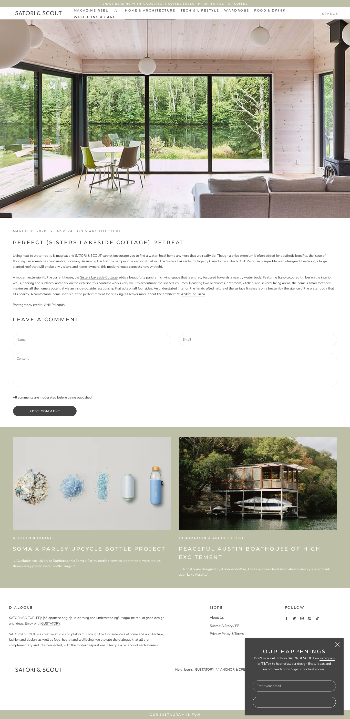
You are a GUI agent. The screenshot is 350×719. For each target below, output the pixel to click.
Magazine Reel (91, 10)
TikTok (266, 663)
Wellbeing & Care (95, 17)
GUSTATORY (50, 623)
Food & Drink (270, 10)
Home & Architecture (150, 10)
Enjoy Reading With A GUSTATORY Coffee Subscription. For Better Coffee (175, 3)
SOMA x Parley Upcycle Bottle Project (89, 549)
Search (330, 14)
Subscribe (294, 702)
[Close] (337, 644)
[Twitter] (294, 618)
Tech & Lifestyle (200, 10)
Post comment (44, 411)
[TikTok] (317, 618)
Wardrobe (236, 10)
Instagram (327, 658)
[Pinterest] (309, 618)
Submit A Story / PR (225, 626)
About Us (217, 617)
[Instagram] (302, 618)
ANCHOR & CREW (234, 669)
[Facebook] (286, 618)
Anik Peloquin (54, 305)
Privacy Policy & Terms (227, 633)
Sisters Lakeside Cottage (99, 277)
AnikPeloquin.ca (193, 294)
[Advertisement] (175, 694)
